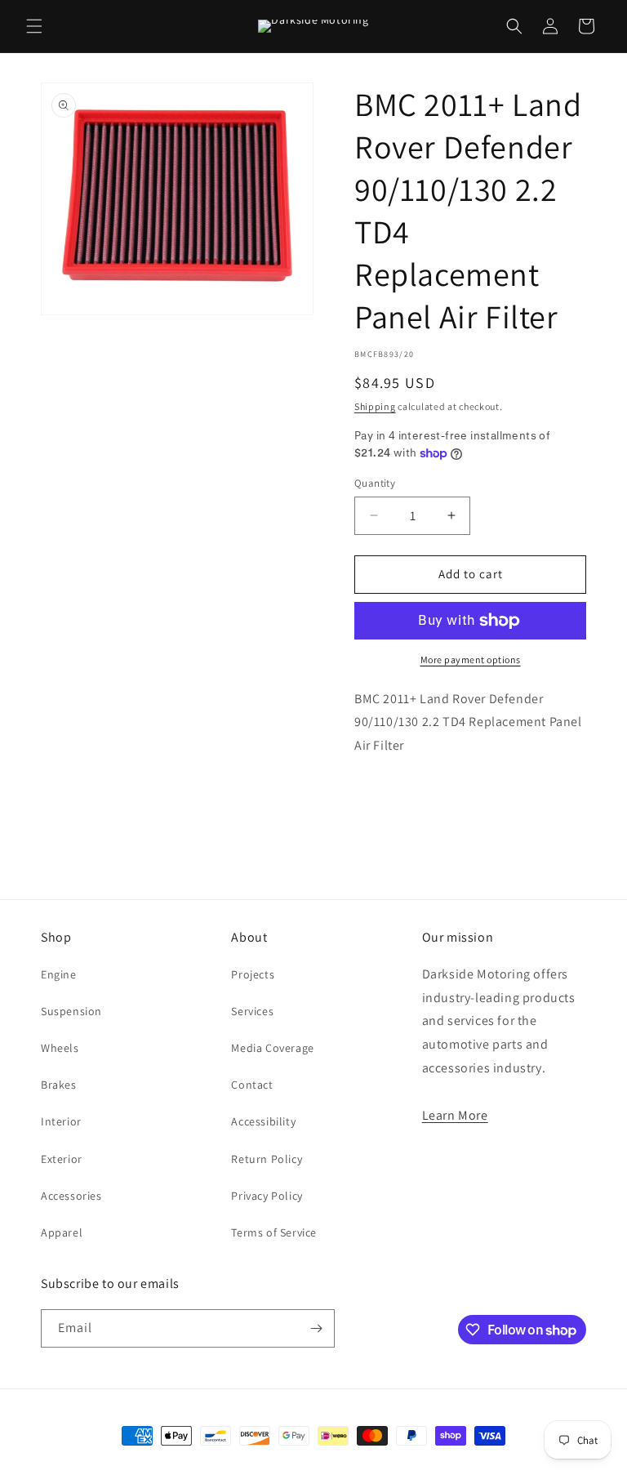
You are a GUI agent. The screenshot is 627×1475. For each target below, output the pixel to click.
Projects (252, 974)
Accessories (71, 1195)
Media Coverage (272, 1048)
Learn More (455, 1115)
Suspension (71, 1011)
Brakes (59, 1084)
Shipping (375, 406)
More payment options (470, 659)
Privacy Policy (266, 1195)
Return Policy (266, 1159)
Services (252, 1011)
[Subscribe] (316, 1328)
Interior (61, 1121)
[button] (34, 26)
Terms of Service (274, 1232)
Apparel (61, 1232)
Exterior (61, 1159)
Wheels (60, 1048)
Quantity (374, 483)
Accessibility (263, 1121)
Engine (59, 974)
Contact (252, 1084)
